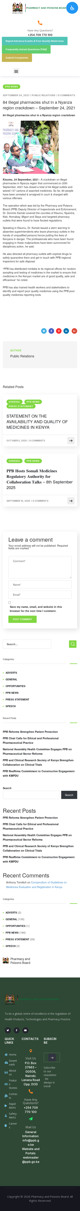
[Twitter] (44, 331)
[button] (16, 71)
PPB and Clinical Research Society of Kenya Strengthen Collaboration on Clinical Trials (38, 762)
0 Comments (66, 95)
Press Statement (21, 406)
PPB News (11, 86)
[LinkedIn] (66, 331)
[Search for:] (27, 644)
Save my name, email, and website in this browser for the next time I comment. (36, 609)
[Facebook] (51, 331)
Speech (11, 706)
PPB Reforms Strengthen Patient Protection (30, 732)
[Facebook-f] (17, 1030)
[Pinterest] (59, 331)
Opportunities (15, 686)
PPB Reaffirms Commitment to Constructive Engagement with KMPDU (39, 773)
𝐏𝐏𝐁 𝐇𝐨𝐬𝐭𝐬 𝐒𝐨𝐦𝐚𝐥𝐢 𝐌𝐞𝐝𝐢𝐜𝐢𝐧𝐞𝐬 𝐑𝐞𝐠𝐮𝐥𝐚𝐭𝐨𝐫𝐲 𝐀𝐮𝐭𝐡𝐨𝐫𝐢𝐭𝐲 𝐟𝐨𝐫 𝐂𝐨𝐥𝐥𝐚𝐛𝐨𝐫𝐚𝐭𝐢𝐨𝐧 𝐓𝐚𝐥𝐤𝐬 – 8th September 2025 (40, 479)
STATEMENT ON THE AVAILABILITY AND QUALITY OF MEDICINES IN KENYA (37, 421)
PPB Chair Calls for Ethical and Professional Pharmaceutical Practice (31, 740)
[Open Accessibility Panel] (72, 8)
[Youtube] (25, 1030)
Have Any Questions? (40, 30)
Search (7, 788)
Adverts (11, 672)
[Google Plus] (74, 331)
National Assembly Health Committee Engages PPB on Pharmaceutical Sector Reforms (37, 751)
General (14, 402)
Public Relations (43, 95)
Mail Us (30, 1127)
